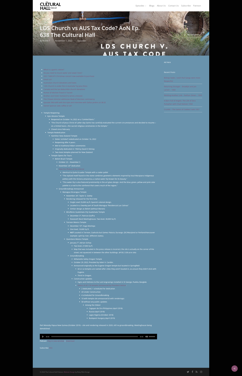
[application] (98, 336)
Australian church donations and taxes (60, 83)
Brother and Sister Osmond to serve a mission (63, 96)
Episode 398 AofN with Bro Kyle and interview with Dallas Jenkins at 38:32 (75, 102)
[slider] (152, 335)
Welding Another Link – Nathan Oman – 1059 (183, 95)
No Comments (193, 34)
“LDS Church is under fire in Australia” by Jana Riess (65, 86)
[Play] (43, 336)
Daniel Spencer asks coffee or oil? (58, 106)
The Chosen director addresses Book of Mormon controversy (69, 99)
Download (70, 341)
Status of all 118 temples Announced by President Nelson (102, 285)
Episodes (82, 40)
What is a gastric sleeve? (54, 69)
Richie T (46, 40)
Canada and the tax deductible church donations (64, 89)
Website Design (69, 372)
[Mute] (146, 336)
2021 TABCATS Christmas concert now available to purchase (69, 76)
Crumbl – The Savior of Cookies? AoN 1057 (181, 109)
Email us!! (48, 79)
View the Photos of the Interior (71, 169)
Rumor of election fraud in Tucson (58, 92)
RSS (50, 348)
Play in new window (55, 341)
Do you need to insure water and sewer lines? (63, 73)
